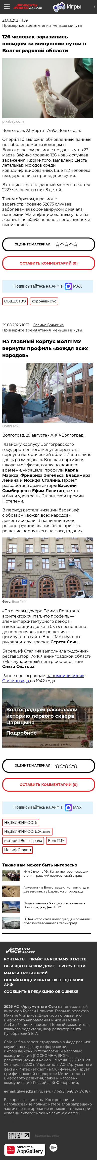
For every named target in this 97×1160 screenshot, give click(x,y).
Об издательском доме (29, 966)
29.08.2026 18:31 (15, 325)
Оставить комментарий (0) (49, 263)
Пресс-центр (72, 966)
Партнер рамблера (47, 1135)
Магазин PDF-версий (26, 973)
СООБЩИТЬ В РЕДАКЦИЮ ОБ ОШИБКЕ (41, 991)
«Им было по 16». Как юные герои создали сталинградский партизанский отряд (56, 873)
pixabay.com (13, 121)
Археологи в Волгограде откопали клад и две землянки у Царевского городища (56, 889)
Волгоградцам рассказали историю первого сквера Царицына (42, 716)
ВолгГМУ (10, 426)
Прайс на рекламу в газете (57, 959)
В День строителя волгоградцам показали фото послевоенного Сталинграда (57, 921)
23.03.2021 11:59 (15, 20)
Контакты (14, 959)
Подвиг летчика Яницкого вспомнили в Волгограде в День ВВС (55, 905)
